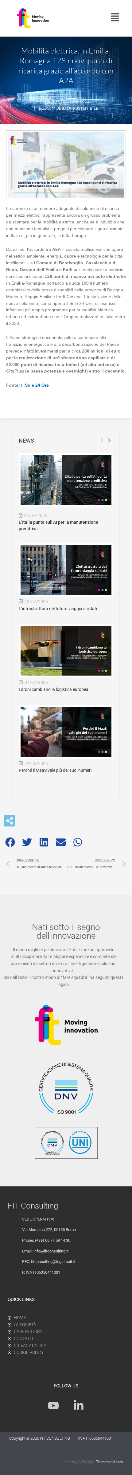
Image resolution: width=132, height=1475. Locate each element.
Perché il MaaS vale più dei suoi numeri (55, 770)
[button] (10, 842)
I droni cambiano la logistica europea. (54, 689)
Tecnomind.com (109, 1461)
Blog (44, 108)
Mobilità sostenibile (75, 108)
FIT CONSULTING (55, 1438)
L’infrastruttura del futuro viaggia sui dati (58, 608)
